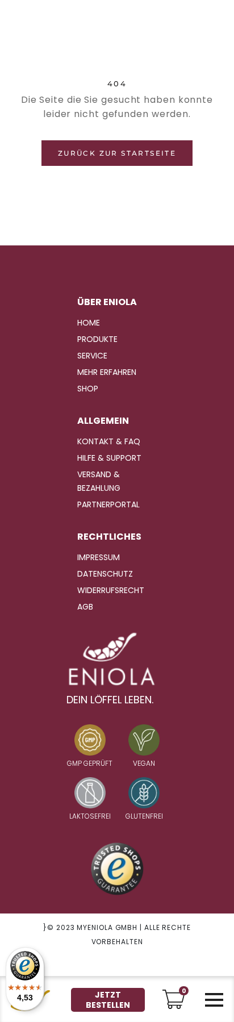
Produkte (97, 339)
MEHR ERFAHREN (106, 372)
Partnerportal (108, 504)
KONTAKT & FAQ (108, 441)
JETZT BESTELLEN (108, 1000)
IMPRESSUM (98, 557)
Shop (87, 388)
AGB (85, 606)
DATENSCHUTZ (105, 573)
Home (88, 322)
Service (92, 355)
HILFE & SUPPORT (109, 458)
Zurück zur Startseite (117, 153)
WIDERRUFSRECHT (110, 590)
